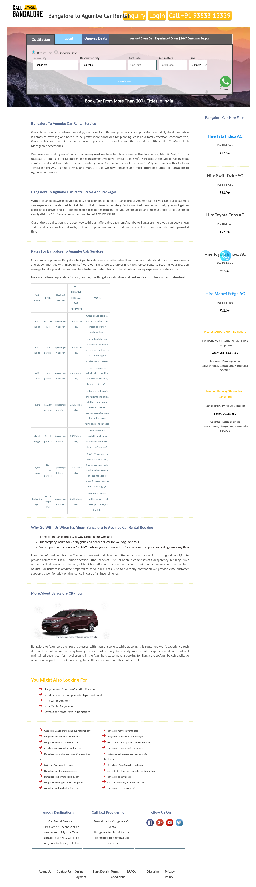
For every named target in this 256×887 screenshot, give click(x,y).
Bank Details (101, 871)
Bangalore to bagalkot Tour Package (125, 737)
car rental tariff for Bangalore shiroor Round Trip (131, 771)
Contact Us (64, 871)
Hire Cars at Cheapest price (61, 826)
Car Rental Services (61, 821)
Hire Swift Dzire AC (225, 176)
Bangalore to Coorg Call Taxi (60, 843)
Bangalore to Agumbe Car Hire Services (70, 689)
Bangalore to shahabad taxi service (61, 788)
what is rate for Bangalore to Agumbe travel (73, 695)
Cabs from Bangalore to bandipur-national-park (67, 731)
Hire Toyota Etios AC (225, 215)
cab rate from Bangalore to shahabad (125, 782)
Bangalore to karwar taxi (119, 777)
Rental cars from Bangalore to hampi (125, 765)
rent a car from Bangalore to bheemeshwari (128, 742)
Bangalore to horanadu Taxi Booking (62, 737)
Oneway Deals (95, 38)
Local (68, 38)
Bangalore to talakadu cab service (60, 771)
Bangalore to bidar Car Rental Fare (61, 742)
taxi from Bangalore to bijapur (59, 765)
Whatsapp (224, 89)
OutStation (41, 39)
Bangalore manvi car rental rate (122, 731)
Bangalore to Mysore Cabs (61, 832)
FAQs (132, 871)
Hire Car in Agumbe (57, 700)
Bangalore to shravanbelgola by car (61, 777)
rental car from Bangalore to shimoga (62, 748)
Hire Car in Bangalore (58, 706)
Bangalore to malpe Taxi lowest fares (125, 748)
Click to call (224, 263)
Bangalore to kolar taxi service (122, 788)
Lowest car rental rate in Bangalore (67, 711)
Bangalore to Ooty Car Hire (61, 837)
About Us (45, 871)
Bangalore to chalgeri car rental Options (63, 782)
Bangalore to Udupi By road (112, 832)
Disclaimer (154, 871)
